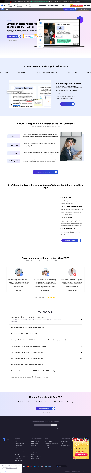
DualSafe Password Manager (21, 456)
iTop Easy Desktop (19, 445)
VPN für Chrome (34, 451)
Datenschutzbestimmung (11, 468)
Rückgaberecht (67, 471)
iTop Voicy (17, 447)
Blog (7, 9)
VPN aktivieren (64, 447)
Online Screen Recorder (20, 458)
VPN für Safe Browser (36, 456)
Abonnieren (54, 425)
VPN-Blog (47, 445)
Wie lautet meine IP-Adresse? (51, 443)
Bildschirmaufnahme (49, 451)
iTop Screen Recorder (20, 443)
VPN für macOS (34, 443)
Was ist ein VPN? (49, 441)
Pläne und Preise (18, 460)
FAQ (62, 443)
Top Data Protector (19, 452)
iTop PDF (17, 454)
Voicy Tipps (47, 449)
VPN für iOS (33, 447)
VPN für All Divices (35, 458)
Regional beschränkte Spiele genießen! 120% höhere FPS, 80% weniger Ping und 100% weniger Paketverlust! (46, 1)
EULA (83, 471)
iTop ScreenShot (18, 449)
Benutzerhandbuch (65, 445)
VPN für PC (33, 445)
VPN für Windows (35, 441)
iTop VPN (17, 441)
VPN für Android (34, 449)
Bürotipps (47, 447)
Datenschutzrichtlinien (76, 471)
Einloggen (87, 5)
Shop (69, 5)
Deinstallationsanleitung (66, 449)
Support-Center (64, 441)
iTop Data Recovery (19, 451)
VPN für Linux (34, 454)
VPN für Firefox (34, 452)
